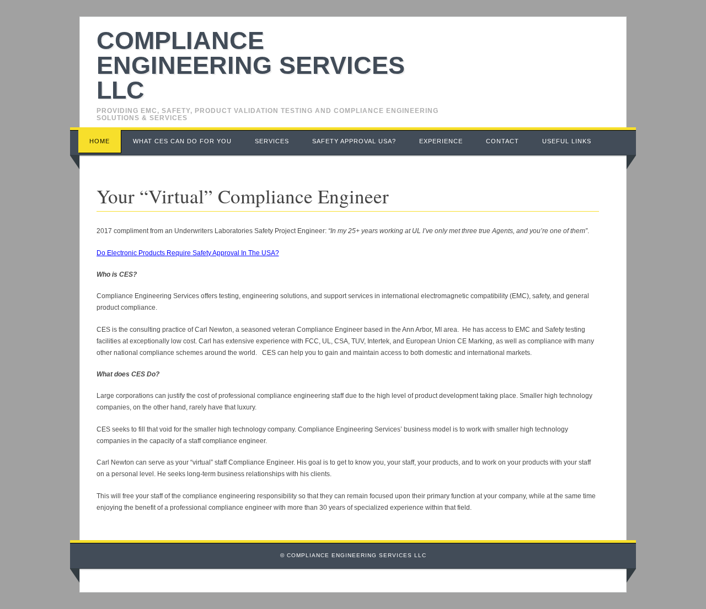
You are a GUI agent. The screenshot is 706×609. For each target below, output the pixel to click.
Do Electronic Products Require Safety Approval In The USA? (188, 253)
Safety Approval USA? (354, 141)
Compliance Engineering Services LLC (251, 65)
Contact (502, 141)
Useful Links (566, 141)
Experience (441, 141)
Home (99, 141)
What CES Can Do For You (182, 141)
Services (272, 141)
